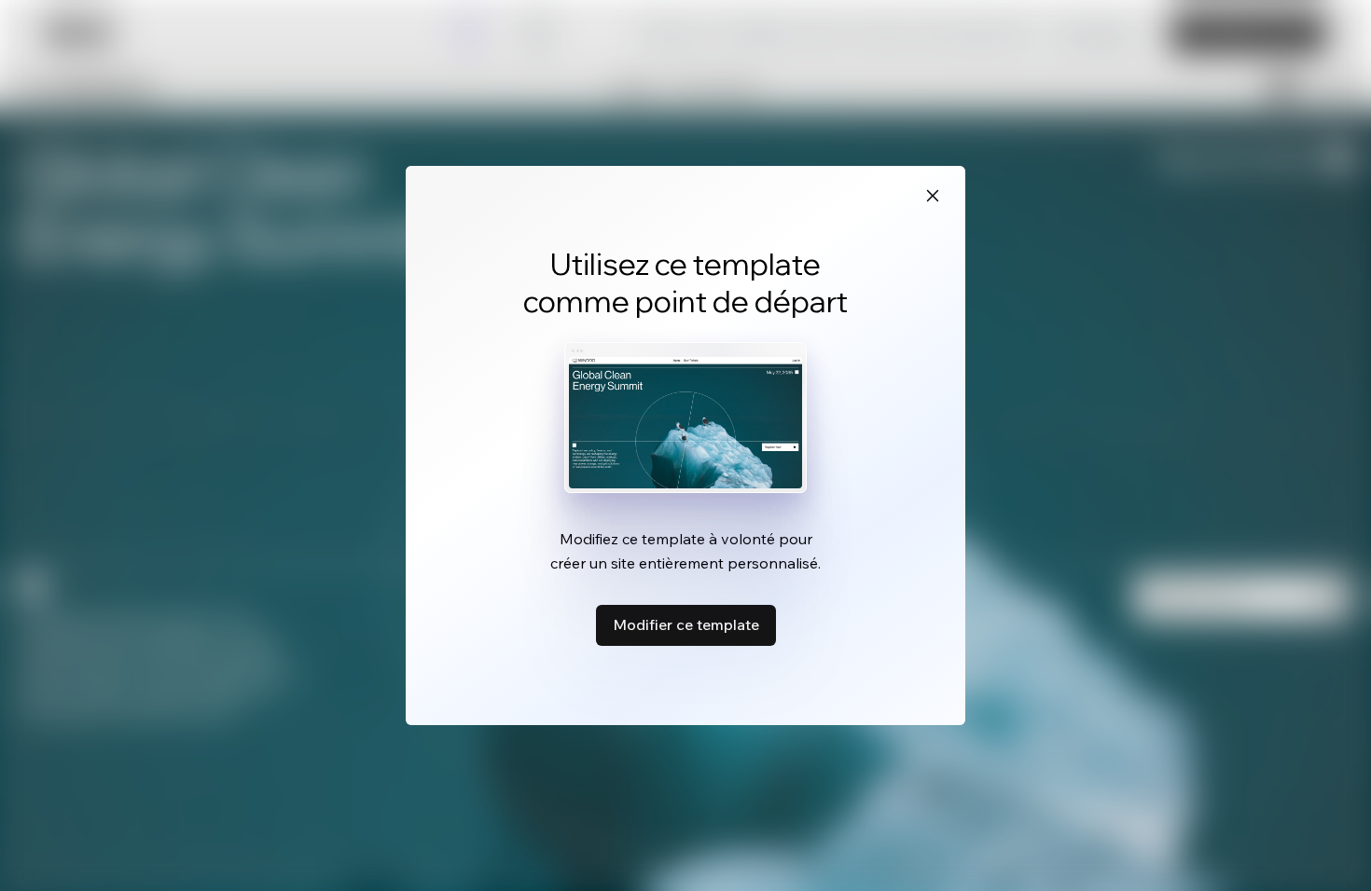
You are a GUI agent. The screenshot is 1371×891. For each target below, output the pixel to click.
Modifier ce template (686, 624)
